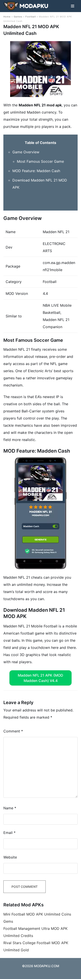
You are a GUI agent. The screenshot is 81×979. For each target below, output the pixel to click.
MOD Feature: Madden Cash (36, 171)
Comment (13, 731)
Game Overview (25, 152)
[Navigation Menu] (73, 6)
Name (9, 808)
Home (7, 16)
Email (9, 832)
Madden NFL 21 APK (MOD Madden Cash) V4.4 (40, 678)
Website (10, 857)
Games (18, 16)
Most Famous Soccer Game (40, 161)
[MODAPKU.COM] (25, 6)
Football (30, 16)
